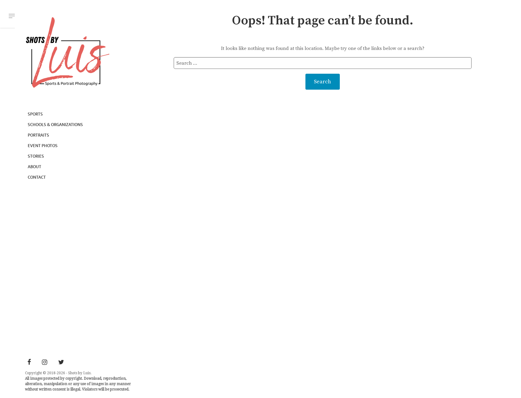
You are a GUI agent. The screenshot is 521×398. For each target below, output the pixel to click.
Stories (36, 156)
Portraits (38, 135)
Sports (35, 114)
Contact (37, 177)
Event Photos (43, 146)
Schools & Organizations (55, 124)
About (34, 167)
